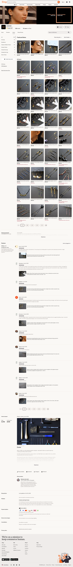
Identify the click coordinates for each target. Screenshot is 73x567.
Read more (43, 236)
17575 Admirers (4, 66)
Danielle (20, 281)
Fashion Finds (37, 4)
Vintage (44, 4)
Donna (20, 331)
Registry (49, 4)
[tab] (8, 37)
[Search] (58, 2)
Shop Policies (20, 32)
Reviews (8, 32)
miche (20, 393)
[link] (18, 225)
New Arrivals (22, 4)
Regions (69, 564)
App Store (6, 559)
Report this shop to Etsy (5, 70)
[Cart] (69, 2)
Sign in (63, 2)
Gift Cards (56, 4)
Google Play (14, 559)
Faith (20, 297)
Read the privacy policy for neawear (25, 529)
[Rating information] (7, 28)
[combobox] (32, 2)
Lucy (20, 246)
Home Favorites (30, 4)
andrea (20, 362)
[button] (59, 27)
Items (2, 32)
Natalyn (20, 377)
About (13, 32)
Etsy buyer (21, 263)
